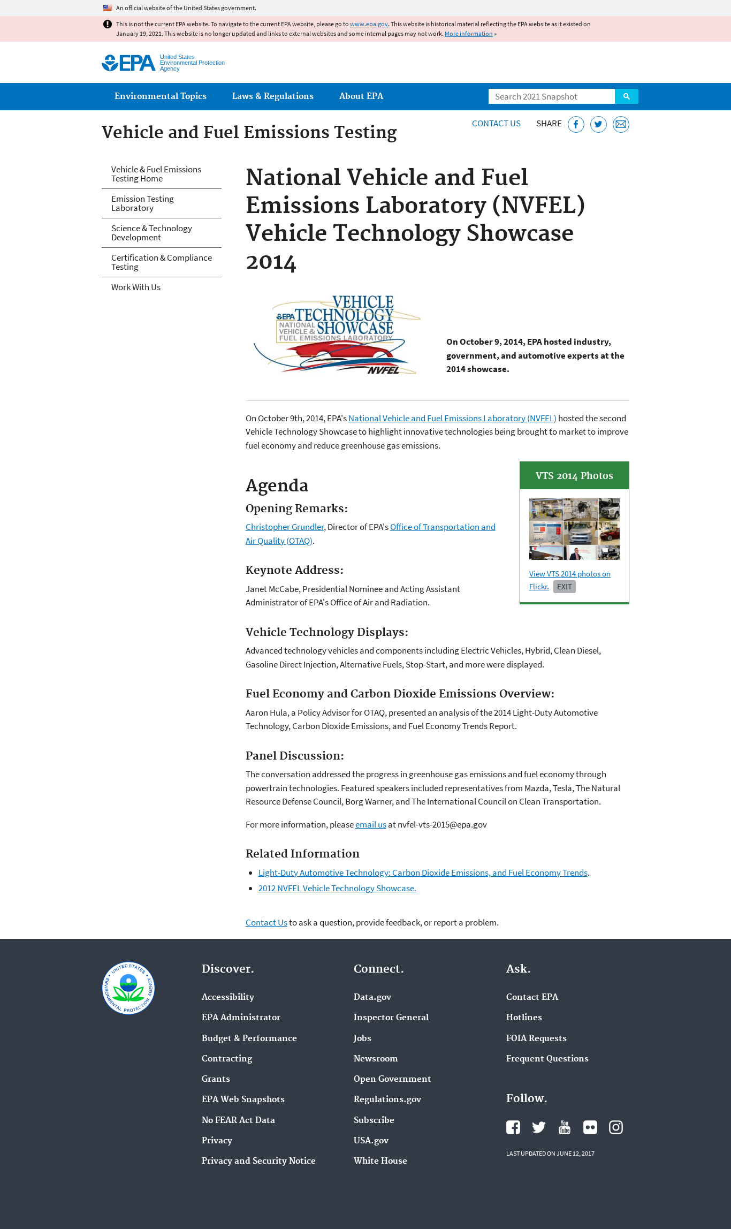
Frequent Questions (547, 1059)
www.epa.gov (369, 24)
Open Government (392, 1079)
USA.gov (371, 1141)
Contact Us (496, 123)
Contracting (227, 1059)
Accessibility (228, 998)
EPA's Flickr (590, 1127)
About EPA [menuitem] (361, 97)
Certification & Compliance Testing (161, 262)
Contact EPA (532, 998)
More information (469, 33)
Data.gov (372, 998)
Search (626, 96)
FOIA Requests (536, 1039)
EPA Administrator (241, 1018)
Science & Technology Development (151, 232)
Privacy (217, 1141)
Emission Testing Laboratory (142, 203)
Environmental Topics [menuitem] (161, 97)
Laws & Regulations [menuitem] (273, 97)
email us (370, 824)
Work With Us (136, 287)
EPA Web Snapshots (243, 1100)
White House (380, 1161)
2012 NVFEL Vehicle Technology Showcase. (337, 888)
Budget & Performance (249, 1039)
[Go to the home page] (129, 63)
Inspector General (391, 1018)
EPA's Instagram (616, 1127)
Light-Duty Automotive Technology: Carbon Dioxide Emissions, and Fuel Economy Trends (423, 872)
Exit (564, 586)
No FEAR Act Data (238, 1121)
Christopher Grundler (285, 527)
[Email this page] (621, 124)
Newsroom (376, 1059)
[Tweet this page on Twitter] (598, 124)
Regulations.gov (387, 1100)
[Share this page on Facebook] (576, 124)
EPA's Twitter (539, 1127)
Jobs (362, 1039)
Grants (216, 1079)
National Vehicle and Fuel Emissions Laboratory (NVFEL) (452, 418)
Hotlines (524, 1018)
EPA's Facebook (513, 1127)
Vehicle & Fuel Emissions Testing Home (156, 173)
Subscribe (374, 1121)
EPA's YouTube (565, 1127)
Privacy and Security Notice (259, 1161)
